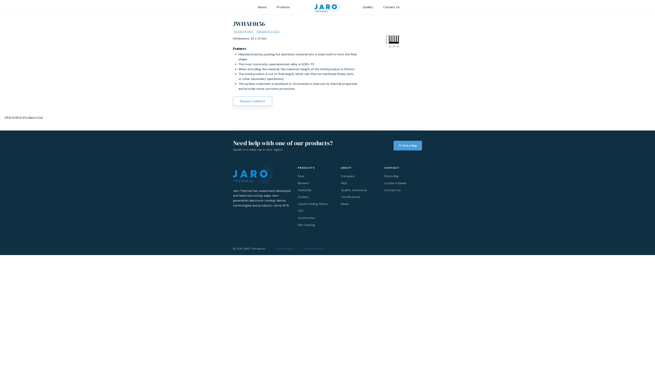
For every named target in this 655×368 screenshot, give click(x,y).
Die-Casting (306, 225)
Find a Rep (409, 146)
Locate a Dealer (395, 183)
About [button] (262, 7)
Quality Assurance (354, 190)
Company (348, 176)
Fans (301, 176)
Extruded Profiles (243, 31)
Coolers (303, 197)
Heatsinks (304, 190)
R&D (344, 183)
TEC (301, 211)
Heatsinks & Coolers (268, 31)
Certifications (350, 197)
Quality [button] (368, 7)
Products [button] (283, 7)
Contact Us (392, 190)
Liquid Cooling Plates (313, 204)
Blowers (303, 183)
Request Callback (252, 101)
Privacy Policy (284, 248)
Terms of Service (313, 248)
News (345, 204)
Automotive (306, 218)
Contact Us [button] (391, 7)
